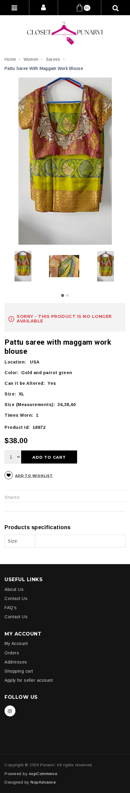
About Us (14, 589)
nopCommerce (43, 773)
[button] (62, 295)
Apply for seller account (29, 680)
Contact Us (16, 598)
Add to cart (49, 457)
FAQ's (11, 607)
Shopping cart (19, 671)
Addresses (16, 662)
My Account (16, 643)
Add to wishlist (34, 476)
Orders (12, 652)
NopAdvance (43, 782)
